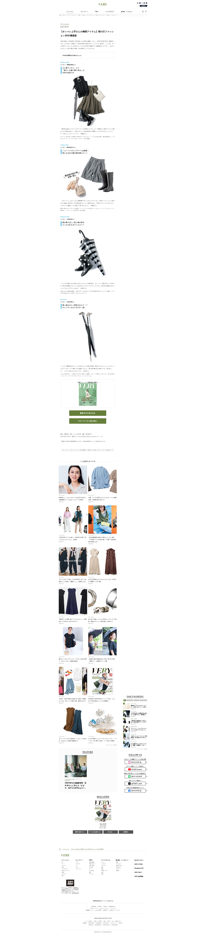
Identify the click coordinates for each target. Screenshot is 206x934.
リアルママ (91, 873)
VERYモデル (118, 867)
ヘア (76, 865)
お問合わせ (105, 910)
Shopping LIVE (138, 868)
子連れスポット (92, 863)
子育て (96, 11)
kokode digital (114, 924)
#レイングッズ (74, 450)
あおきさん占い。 (139, 860)
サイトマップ (113, 908)
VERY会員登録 (138, 876)
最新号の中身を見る (88, 413)
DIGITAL (99, 906)
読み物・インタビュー (127, 11)
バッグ (68, 15)
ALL (60, 15)
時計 (80, 15)
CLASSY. (90, 921)
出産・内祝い (91, 865)
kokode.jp (91, 924)
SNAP (108, 15)
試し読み (110, 832)
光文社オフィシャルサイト (115, 910)
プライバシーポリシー (104, 908)
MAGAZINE (93, 906)
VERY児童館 (91, 862)
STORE (105, 906)
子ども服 (91, 867)
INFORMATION (112, 906)
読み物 (117, 870)
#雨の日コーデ (109, 450)
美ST (109, 921)
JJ (85, 921)
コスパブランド (90, 15)
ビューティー (84, 11)
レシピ (102, 862)
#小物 (94, 450)
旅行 (102, 867)
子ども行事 (91, 870)
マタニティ (114, 15)
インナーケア (78, 868)
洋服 (83, 15)
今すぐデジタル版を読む (87, 421)
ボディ (77, 867)
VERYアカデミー (119, 865)
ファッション (69, 11)
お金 (102, 872)
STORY (100, 921)
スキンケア (78, 863)
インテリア (103, 863)
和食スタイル (118, 921)
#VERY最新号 (83, 450)
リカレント (118, 868)
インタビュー (118, 863)
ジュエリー (74, 15)
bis (112, 921)
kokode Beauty (98, 924)
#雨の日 (90, 450)
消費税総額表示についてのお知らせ (103, 901)
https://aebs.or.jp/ (75, 893)
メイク (77, 862)
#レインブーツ (65, 450)
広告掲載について (89, 910)
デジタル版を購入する (95, 832)
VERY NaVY (138, 872)
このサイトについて (94, 908)
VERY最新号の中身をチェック (73, 55)
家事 (102, 868)
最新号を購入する (79, 832)
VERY (95, 921)
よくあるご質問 (98, 910)
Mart (105, 921)
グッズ (90, 868)
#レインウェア (101, 450)
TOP (60, 849)
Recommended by (109, 744)
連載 (117, 862)
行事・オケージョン (100, 15)
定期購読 (125, 832)
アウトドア (103, 865)
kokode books (106, 924)
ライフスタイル (110, 11)
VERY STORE (138, 864)
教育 (90, 872)
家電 (102, 873)
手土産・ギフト (104, 870)
